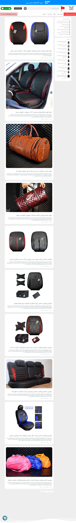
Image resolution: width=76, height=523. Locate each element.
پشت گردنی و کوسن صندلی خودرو (63, 21)
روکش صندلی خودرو (65, 24)
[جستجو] (25, 8)
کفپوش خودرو (66, 27)
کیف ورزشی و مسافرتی (65, 31)
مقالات (42, 57)
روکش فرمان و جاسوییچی (64, 26)
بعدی (42, 491)
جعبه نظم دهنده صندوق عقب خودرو (63, 22)
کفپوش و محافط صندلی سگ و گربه (63, 29)
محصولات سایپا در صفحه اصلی (64, 34)
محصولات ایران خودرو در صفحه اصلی (63, 32)
